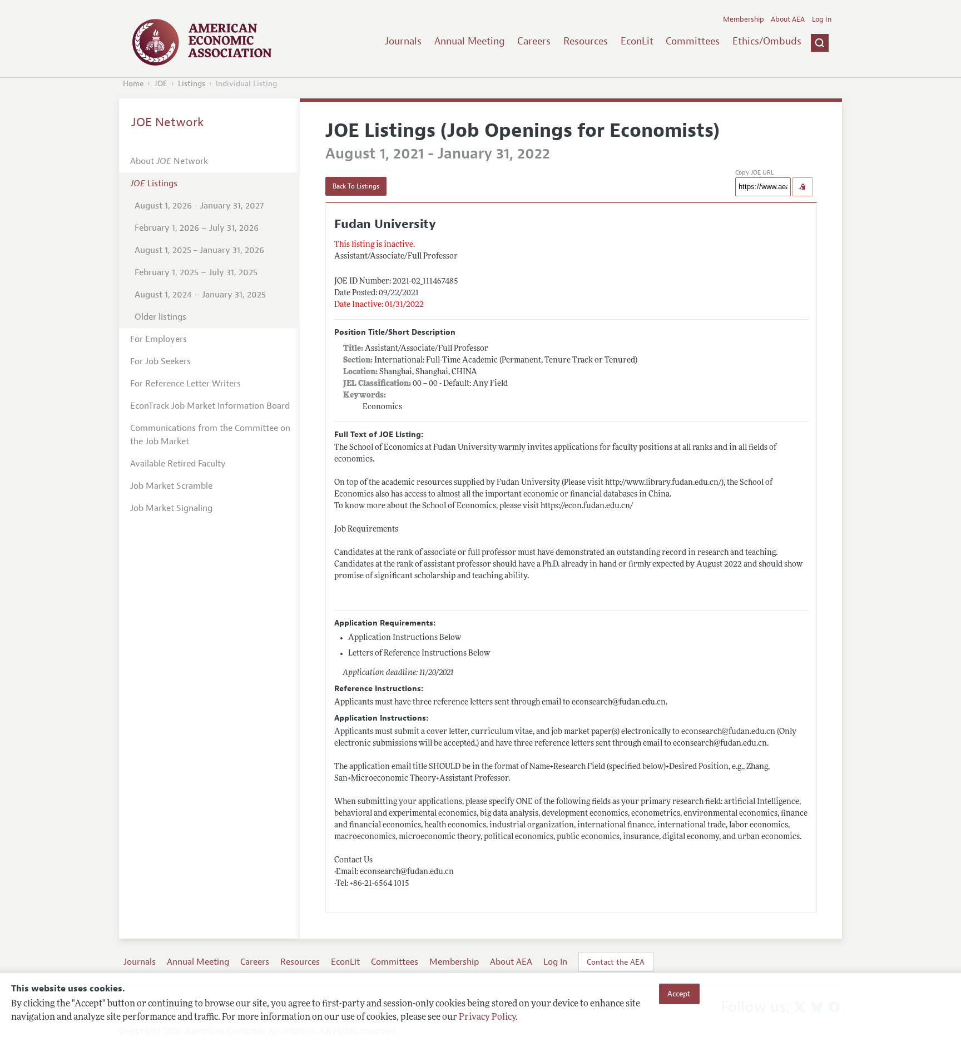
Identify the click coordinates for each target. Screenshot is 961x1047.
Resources (585, 41)
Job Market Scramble (171, 486)
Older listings (160, 316)
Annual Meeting (469, 41)
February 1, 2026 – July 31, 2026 (197, 228)
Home (133, 83)
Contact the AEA (616, 962)
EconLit (637, 41)
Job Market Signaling (171, 508)
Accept (679, 994)
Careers (534, 41)
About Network (169, 161)
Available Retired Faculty (178, 463)
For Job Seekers (160, 361)
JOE (160, 83)
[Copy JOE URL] (802, 186)
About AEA (788, 19)
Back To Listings (356, 186)
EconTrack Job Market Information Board (210, 405)
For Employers (158, 339)
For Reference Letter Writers (185, 383)
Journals (403, 41)
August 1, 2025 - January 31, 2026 (199, 250)
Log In (821, 19)
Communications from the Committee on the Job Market (210, 435)
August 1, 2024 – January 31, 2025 (200, 294)
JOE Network (167, 122)
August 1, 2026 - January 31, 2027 (199, 205)
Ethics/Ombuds (766, 41)
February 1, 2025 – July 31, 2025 (196, 272)
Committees (693, 41)
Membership (743, 19)
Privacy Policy (487, 1017)
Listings (191, 83)
